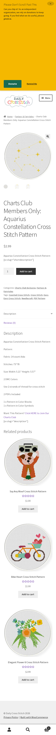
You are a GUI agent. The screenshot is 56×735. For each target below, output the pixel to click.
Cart (43, 727)
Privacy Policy (11, 717)
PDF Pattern (39, 298)
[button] (47, 136)
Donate (12, 83)
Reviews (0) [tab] (10, 322)
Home (10, 116)
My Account (9, 729)
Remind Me (32, 84)
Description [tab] (10, 313)
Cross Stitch (37, 295)
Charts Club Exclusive (25, 287)
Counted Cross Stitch (19, 295)
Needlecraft (27, 298)
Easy (46, 295)
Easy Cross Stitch (12, 298)
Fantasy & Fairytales (24, 116)
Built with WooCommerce (34, 717)
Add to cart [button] (28, 508)
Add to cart (26, 271)
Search (28, 729)
